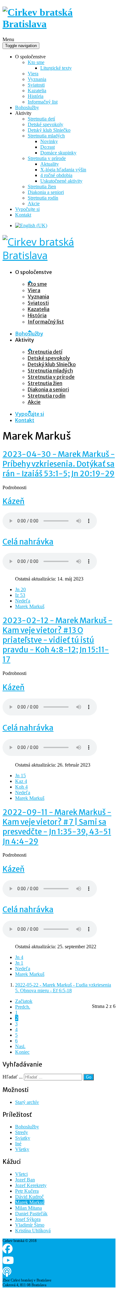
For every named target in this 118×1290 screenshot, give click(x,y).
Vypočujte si (27, 209)
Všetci (21, 1174)
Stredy (21, 1132)
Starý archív (27, 1102)
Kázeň (14, 501)
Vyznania (37, 79)
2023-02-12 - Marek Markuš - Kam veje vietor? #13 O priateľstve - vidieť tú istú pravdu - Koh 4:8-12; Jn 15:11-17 (57, 640)
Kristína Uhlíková (33, 1230)
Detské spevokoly (45, 124)
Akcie (34, 203)
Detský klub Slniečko (49, 130)
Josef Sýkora (28, 1219)
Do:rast (47, 147)
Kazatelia (37, 90)
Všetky (22, 1149)
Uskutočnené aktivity (61, 181)
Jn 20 (20, 589)
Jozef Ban (25, 1179)
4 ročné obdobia (56, 175)
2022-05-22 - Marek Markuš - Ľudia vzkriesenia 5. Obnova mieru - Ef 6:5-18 (63, 987)
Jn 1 (19, 963)
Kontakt (23, 214)
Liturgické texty (56, 68)
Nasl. (20, 1046)
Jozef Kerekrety (31, 1185)
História (35, 96)
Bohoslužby (27, 107)
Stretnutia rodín (43, 198)
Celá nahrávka (28, 542)
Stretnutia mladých (46, 135)
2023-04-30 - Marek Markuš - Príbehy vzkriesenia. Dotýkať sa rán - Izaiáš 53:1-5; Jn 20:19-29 (59, 464)
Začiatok (23, 1001)
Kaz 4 (21, 781)
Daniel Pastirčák (31, 1213)
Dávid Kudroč (29, 1196)
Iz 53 (20, 595)
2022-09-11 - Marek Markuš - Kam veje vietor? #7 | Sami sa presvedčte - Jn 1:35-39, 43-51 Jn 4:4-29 (57, 826)
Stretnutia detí (41, 118)
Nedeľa (22, 600)
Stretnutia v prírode (47, 158)
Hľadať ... (13, 1076)
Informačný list (43, 101)
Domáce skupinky (58, 152)
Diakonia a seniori (46, 192)
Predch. (22, 1006)
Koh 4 (21, 787)
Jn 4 (19, 957)
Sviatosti (36, 85)
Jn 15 (20, 775)
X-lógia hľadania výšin (63, 169)
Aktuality (49, 164)
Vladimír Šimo (29, 1225)
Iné (18, 1143)
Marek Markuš (29, 606)
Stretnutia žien (42, 186)
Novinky (49, 141)
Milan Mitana (28, 1208)
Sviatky (22, 1138)
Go (88, 1077)
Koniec (22, 1052)
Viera (33, 73)
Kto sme (36, 62)
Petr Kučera (27, 1191)
